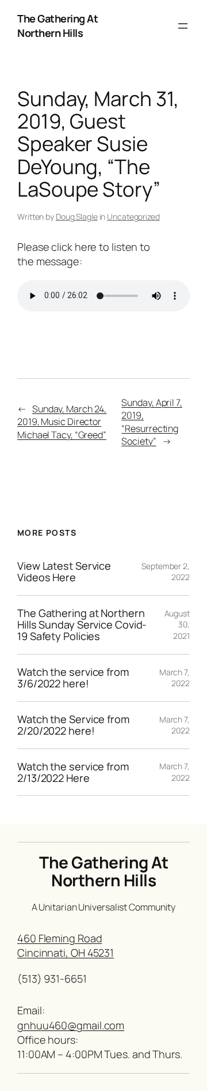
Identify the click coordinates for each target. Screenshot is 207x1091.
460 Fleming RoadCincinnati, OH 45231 (65, 945)
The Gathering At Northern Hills (57, 26)
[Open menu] (183, 26)
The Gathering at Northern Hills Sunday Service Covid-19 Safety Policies (82, 624)
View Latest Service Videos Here (64, 572)
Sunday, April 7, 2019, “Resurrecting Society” (151, 422)
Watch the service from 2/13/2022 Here (73, 772)
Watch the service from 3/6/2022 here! (73, 678)
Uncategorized (133, 216)
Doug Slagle (77, 216)
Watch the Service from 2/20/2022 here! (73, 725)
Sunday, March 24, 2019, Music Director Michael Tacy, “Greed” (61, 421)
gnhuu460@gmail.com (70, 1025)
